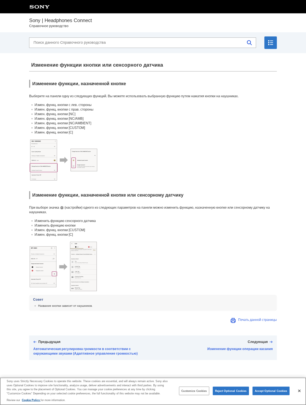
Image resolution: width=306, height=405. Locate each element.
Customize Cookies (194, 391)
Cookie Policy (31, 400)
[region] (153, 391)
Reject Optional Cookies (231, 391)
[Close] (299, 390)
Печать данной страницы (257, 320)
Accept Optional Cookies (271, 391)
